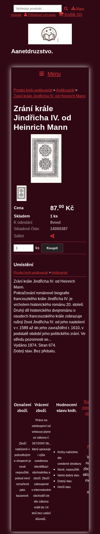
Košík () (72, 14)
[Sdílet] (52, 236)
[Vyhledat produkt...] (66, 8)
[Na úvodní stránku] (50, 43)
